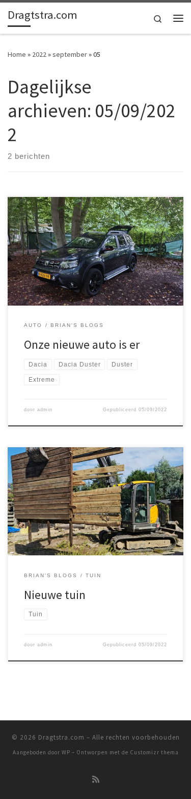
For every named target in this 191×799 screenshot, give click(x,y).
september (69, 54)
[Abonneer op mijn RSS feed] (95, 779)
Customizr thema (154, 752)
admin (44, 409)
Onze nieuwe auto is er (82, 344)
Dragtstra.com (61, 737)
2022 (39, 54)
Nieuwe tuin (55, 594)
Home (17, 54)
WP (66, 752)
